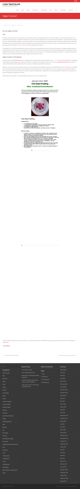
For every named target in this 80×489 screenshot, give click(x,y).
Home (17, 10)
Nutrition (14, 25)
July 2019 (62, 449)
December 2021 (64, 418)
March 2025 (63, 404)
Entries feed (44, 376)
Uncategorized (5, 464)
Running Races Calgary (7, 438)
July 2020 (62, 424)
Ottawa (4, 418)
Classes (28, 10)
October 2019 (63, 441)
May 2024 (62, 409)
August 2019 (63, 447)
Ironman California (6, 401)
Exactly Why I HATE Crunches (11, 355)
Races (3, 424)
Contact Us (70, 10)
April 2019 (62, 458)
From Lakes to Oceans (27, 370)
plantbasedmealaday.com (63, 62)
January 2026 (63, 387)
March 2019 (63, 461)
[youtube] (75, 1)
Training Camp (44, 10)
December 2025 (64, 389)
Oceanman (5, 413)
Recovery (4, 427)
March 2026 (63, 381)
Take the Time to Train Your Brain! (67, 355)
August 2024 (63, 407)
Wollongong (5, 467)
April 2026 (62, 378)
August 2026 (63, 370)
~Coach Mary (6, 346)
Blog (50, 10)
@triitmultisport (17, 60)
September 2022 (64, 415)
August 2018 (63, 481)
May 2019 (62, 455)
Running (4, 435)
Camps (4, 381)
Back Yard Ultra (6, 373)
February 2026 (63, 384)
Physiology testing (6, 421)
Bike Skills (4, 378)
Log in (43, 374)
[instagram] (76, 1)
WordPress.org (45, 382)
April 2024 (62, 412)
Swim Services (35, 10)
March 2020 (63, 429)
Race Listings (63, 10)
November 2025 (64, 392)
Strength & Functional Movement (10, 444)
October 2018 (63, 475)
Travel (4, 461)
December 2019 (64, 435)
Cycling (4, 387)
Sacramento (5, 441)
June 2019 (62, 452)
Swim (3, 447)
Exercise (4, 390)
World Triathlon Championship (9, 470)
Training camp (5, 455)
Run (3, 430)
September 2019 (64, 444)
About (22, 10)
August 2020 (63, 421)
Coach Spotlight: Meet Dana (28, 372)
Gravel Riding (5, 393)
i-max (69, 486)
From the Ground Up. (21, 45)
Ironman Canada (6, 404)
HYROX (4, 398)
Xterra (3, 473)
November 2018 (64, 472)
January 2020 (63, 432)
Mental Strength (6, 407)
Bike (3, 375)
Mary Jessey (21, 25)
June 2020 (62, 427)
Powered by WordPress (61, 486)
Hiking (4, 395)
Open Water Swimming (7, 416)
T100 (3, 453)
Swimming (4, 450)
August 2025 (63, 395)
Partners (56, 10)
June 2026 (62, 372)
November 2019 (64, 438)
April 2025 (62, 401)
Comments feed (45, 379)
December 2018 (64, 469)
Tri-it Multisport (68, 67)
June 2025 (62, 398)
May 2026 (62, 375)
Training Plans (5, 458)
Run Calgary (5, 433)
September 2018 (64, 478)
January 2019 (63, 467)
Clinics (3, 384)
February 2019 (63, 464)
